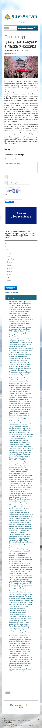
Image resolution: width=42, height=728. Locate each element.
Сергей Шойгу (14, 538)
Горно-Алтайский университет (19, 544)
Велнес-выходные (20, 468)
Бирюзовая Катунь (15, 585)
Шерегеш (26, 440)
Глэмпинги (12, 600)
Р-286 (31, 600)
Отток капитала (23, 421)
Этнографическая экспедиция (19, 415)
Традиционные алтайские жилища (19, 390)
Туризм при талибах (23, 431)
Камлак (18, 667)
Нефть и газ (27, 362)
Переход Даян (22, 464)
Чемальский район (15, 345)
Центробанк (18, 315)
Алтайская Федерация (24, 569)
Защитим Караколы (26, 343)
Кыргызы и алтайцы (15, 417)
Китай (8, 256)
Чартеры (12, 479)
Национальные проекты (17, 444)
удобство (22, 608)
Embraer (12, 558)
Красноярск (13, 302)
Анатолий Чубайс (15, 599)
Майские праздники (25, 528)
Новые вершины (27, 585)
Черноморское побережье (17, 526)
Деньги (20, 419)
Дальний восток (14, 530)
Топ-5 (25, 550)
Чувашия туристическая (23, 386)
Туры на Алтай (22, 450)
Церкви (11, 643)
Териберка (26, 552)
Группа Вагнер (27, 593)
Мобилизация (13, 421)
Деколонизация (25, 565)
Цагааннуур (13, 464)
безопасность (13, 610)
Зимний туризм (25, 503)
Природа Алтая (14, 343)
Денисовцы (24, 618)
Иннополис (21, 354)
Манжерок (12, 667)
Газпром (20, 302)
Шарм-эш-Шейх (14, 321)
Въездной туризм (21, 651)
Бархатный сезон (15, 309)
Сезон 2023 (29, 515)
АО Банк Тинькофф (15, 636)
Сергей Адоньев (24, 489)
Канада (8, 253)
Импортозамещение (16, 319)
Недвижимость (22, 663)
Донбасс (17, 423)
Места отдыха (14, 577)
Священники (20, 645)
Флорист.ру (13, 657)
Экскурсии (16, 565)
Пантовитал (13, 425)
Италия (11, 518)
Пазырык (28, 520)
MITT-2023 (12, 487)
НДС (24, 509)
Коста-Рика (10, 259)
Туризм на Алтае (19, 438)
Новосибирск (22, 432)
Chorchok (28, 407)
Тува (28, 536)
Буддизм (12, 536)
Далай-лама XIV (20, 536)
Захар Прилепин (14, 647)
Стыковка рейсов (20, 558)
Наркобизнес (13, 491)
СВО (24, 419)
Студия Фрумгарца (15, 458)
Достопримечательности (17, 563)
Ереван (11, 311)
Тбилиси (17, 311)
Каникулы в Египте (25, 483)
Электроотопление (20, 511)
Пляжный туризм (15, 571)
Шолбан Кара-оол (15, 388)
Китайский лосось (15, 470)
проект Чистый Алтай (23, 403)
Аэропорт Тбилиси (21, 559)
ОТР (10, 395)
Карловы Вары (19, 466)
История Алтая (16, 561)
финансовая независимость (17, 615)
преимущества (14, 608)
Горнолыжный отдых (16, 440)
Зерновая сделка (15, 364)
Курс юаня (17, 317)
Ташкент (28, 329)
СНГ (19, 307)
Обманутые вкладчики (21, 522)
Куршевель (16, 628)
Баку (17, 516)
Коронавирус (13, 495)
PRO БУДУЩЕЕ (14, 331)
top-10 (18, 540)
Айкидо (11, 460)
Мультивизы (27, 524)
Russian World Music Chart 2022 (19, 410)
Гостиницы (19, 325)
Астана (23, 309)
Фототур (16, 604)
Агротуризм (13, 475)
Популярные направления (17, 602)
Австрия (9, 244)
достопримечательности (17, 669)
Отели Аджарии (25, 499)
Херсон (23, 364)
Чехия (11, 466)
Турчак (29, 663)
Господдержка (25, 388)
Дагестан (29, 602)
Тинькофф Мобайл (22, 638)
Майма (30, 618)
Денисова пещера (25, 616)
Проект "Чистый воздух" (17, 515)
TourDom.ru (13, 524)
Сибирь (29, 651)
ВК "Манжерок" (17, 597)
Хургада (30, 319)
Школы (26, 642)
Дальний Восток (14, 473)
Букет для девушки (22, 655)
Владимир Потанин (26, 542)
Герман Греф (26, 597)
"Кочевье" (17, 460)
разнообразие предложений (17, 613)
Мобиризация (24, 311)
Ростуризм (24, 335)
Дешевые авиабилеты (16, 368)
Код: (6, 194)
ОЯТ (18, 339)
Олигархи (20, 313)
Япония (8, 280)
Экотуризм (24, 659)
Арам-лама (22, 538)
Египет (8, 247)
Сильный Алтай (18, 352)
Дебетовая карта (19, 606)
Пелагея (25, 507)
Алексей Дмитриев (19, 329)
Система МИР (20, 532)
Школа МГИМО (19, 589)
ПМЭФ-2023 (13, 583)
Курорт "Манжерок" (15, 507)
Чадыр (18, 393)
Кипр (24, 520)
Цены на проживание (22, 579)
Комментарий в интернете (17, 620)
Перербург (23, 581)
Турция (8, 274)
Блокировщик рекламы (17, 640)
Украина (12, 559)
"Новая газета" (22, 491)
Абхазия (12, 575)
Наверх (37, 719)
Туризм (25, 302)
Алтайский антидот (26, 423)
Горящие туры (24, 321)
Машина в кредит (18, 632)
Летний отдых (20, 479)
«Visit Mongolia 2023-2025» (20, 451)
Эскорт (29, 581)
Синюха (17, 503)
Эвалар (11, 522)
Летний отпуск (25, 571)
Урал (11, 604)
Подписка (26, 366)
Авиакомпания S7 (21, 556)
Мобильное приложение (17, 649)
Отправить (9, 202)
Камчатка (17, 442)
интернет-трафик (20, 671)
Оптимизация (25, 442)
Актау (17, 575)
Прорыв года (20, 487)
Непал (8, 265)
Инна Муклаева (25, 405)
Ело (27, 563)
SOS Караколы (28, 348)
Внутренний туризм (23, 380)
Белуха (16, 489)
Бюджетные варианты (16, 573)
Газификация (13, 358)
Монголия (9, 262)
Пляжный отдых (14, 485)
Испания (9, 250)
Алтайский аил (26, 393)
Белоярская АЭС (25, 339)
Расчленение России (16, 567)
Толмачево (13, 554)
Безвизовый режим (15, 436)
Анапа (26, 573)
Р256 (23, 460)
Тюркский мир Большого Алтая (19, 413)
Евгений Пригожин (15, 595)
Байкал (11, 442)
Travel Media (19, 366)
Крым (29, 302)
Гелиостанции (24, 513)
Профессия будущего (24, 634)
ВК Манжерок (18, 356)
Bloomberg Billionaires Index (18, 541)
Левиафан (19, 552)
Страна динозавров (15, 593)
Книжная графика (22, 333)
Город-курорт (17, 448)
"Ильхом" (25, 458)
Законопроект (23, 577)
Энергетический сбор (16, 327)
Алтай (25, 356)
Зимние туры (22, 370)
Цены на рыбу (25, 470)
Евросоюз (20, 362)
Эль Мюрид (20, 304)
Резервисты (13, 313)
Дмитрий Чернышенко (16, 337)
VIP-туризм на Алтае (16, 350)
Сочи (16, 432)
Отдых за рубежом (26, 481)
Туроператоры (18, 509)
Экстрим (26, 600)
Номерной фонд (14, 581)
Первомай (12, 532)
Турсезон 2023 (19, 518)
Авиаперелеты (26, 307)
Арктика (24, 472)
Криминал (19, 600)
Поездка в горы (14, 481)
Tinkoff (27, 606)
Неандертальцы (14, 618)
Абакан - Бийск (19, 384)
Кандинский (20, 305)
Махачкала (17, 434)
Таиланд (29, 516)
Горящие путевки (19, 591)
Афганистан (13, 431)
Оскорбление (13, 622)
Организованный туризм (20, 497)
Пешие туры (29, 479)
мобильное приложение (17, 611)
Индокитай (22, 516)
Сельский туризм (15, 389)
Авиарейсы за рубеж (22, 429)
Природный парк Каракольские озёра (17, 347)
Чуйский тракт (27, 452)
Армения (12, 516)
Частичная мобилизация (17, 323)
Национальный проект (23, 477)
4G (10, 671)
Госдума (19, 520)
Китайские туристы (25, 493)
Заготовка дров (14, 360)
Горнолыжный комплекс (20, 505)
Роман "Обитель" (25, 647)
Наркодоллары (14, 493)
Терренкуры (13, 450)
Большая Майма (19, 626)
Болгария (20, 524)
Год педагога (18, 643)
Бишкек (28, 309)
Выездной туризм (27, 434)
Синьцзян (12, 472)
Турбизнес (12, 304)
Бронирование (24, 530)
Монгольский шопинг (16, 454)
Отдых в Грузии (14, 499)
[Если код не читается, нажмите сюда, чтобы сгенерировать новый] (13, 190)
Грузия (28, 558)
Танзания (9, 268)
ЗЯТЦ (17, 341)
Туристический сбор (25, 575)
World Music (13, 407)
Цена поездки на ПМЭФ (25, 583)
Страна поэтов (17, 395)
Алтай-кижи (24, 411)
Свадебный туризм (15, 653)
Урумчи (26, 462)
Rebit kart (28, 534)
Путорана (12, 305)
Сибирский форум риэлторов (18, 665)
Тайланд (9, 271)
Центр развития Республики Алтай (18, 426)
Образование (19, 642)
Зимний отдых (14, 483)
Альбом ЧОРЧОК (15, 409)
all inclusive (21, 475)
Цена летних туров (26, 485)
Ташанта (29, 464)
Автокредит (19, 630)
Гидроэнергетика (14, 513)
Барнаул (23, 331)
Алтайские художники (23, 456)
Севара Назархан (15, 335)
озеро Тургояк (23, 604)
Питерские (17, 659)
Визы (30, 429)
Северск (12, 341)
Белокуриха (20, 446)
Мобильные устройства (17, 534)
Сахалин (23, 473)
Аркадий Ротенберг (15, 587)
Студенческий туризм (16, 546)
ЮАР (8, 277)
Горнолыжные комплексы (17, 372)
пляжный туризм (26, 599)
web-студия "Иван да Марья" (24, 725)
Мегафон (28, 669)
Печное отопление (24, 358)
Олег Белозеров (14, 405)
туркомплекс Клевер (20, 376)
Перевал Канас (18, 462)
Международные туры (16, 548)
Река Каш (19, 472)
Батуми (17, 501)
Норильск (27, 304)
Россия (26, 645)
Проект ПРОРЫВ (24, 341)
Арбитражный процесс (16, 378)
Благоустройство (27, 448)
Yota (13, 671)
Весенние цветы (22, 657)
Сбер (11, 505)
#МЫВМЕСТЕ (19, 401)
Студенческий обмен (16, 550)
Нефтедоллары (26, 317)
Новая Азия (21, 407)
